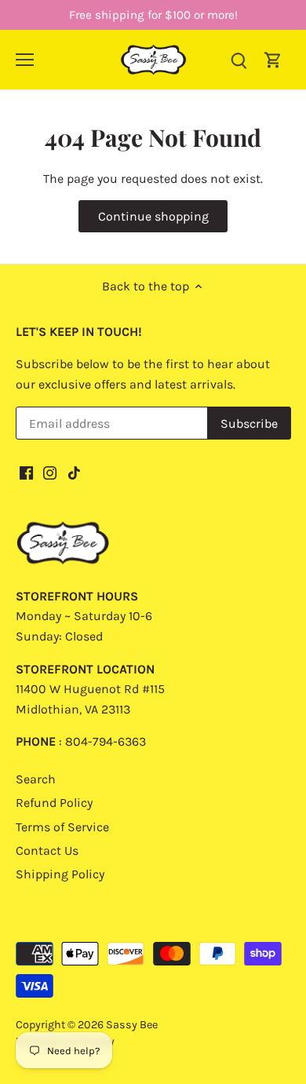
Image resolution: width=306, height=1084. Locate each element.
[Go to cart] (273, 59)
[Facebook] (26, 471)
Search (36, 779)
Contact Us (47, 850)
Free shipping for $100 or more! (153, 15)
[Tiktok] (74, 471)
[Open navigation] (25, 59)
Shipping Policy (60, 874)
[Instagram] (49, 471)
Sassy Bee (132, 1024)
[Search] (238, 59)
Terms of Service (62, 826)
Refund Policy (54, 802)
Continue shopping (153, 216)
